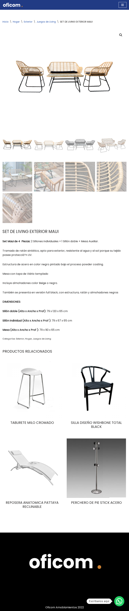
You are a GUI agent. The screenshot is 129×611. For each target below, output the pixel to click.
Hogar (16, 21)
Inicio (6, 21)
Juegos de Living (46, 21)
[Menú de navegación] (122, 5)
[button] (121, 35)
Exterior (28, 21)
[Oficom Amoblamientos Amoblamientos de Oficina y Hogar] (13, 4)
